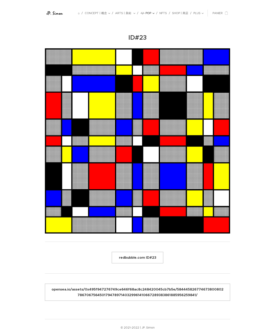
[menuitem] (80, 13)
